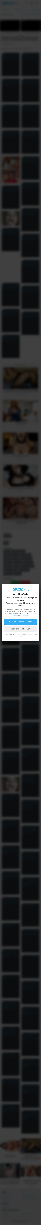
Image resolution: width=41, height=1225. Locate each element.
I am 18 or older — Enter (20, 622)
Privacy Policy (23, 615)
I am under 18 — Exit (20, 629)
